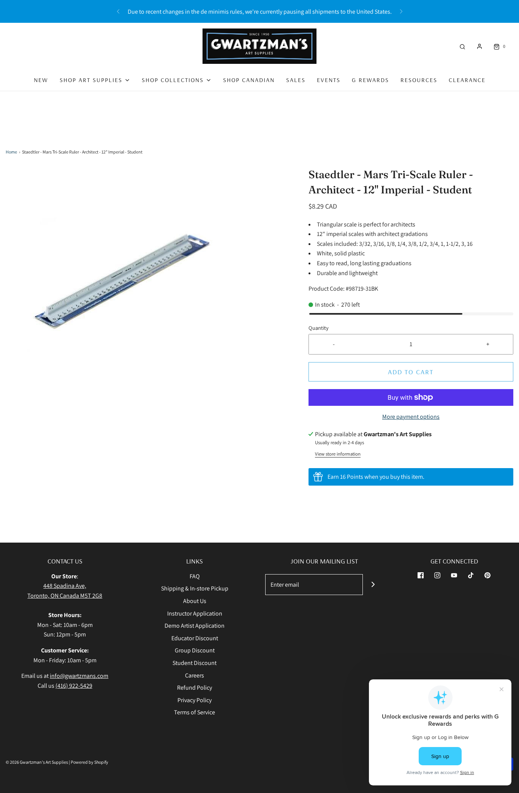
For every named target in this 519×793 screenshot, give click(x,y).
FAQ (195, 576)
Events (328, 80)
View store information (338, 454)
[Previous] (118, 11)
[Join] (373, 584)
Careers (194, 675)
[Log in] (479, 46)
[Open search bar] (462, 46)
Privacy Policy (194, 700)
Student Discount (194, 663)
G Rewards (370, 80)
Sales (295, 80)
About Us (194, 601)
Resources (418, 80)
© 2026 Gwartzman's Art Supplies (37, 762)
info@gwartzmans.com (79, 676)
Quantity (319, 327)
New (41, 80)
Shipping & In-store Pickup (194, 588)
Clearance (467, 80)
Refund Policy (194, 688)
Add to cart (411, 371)
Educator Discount (194, 638)
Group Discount (195, 650)
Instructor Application (194, 613)
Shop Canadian (249, 80)
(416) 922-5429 (73, 686)
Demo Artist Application (195, 626)
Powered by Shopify (89, 762)
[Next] (401, 11)
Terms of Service (194, 712)
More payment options (411, 417)
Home (11, 152)
